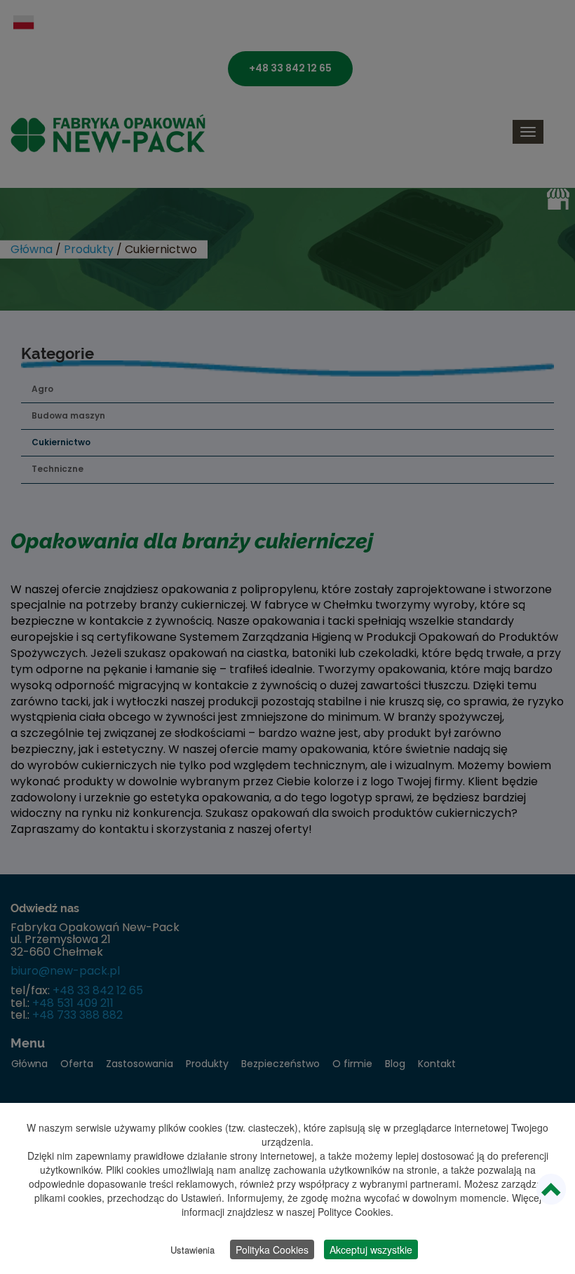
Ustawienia (192, 1249)
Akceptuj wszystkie (371, 1249)
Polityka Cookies (272, 1249)
